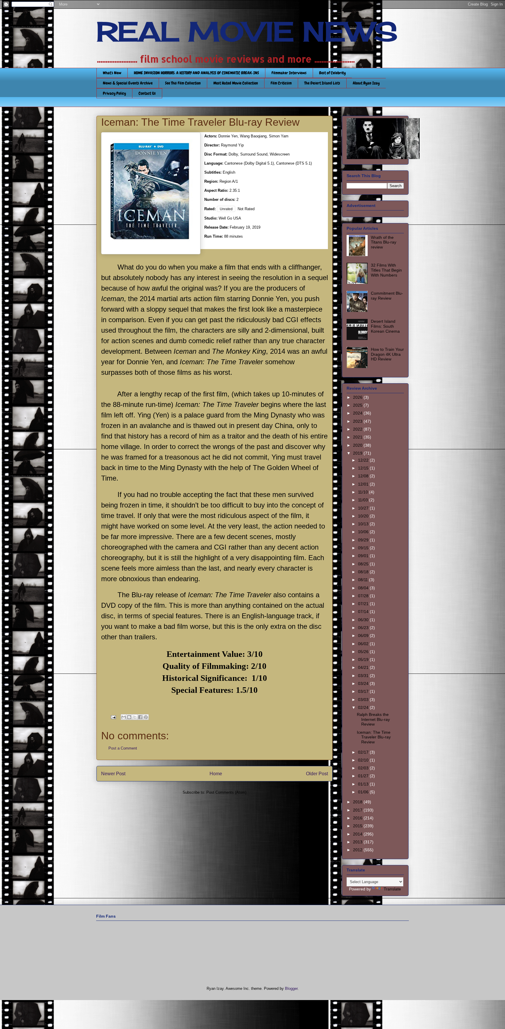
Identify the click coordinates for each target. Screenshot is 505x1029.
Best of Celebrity (332, 72)
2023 (358, 421)
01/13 (364, 784)
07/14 (364, 611)
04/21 (364, 667)
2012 (358, 849)
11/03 (363, 500)
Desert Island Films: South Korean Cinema (385, 326)
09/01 (364, 555)
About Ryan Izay (366, 83)
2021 (358, 437)
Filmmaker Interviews (289, 72)
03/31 (364, 675)
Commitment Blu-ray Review (387, 296)
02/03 (364, 768)
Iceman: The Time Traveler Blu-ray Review (374, 737)
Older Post (317, 773)
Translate (392, 889)
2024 (358, 413)
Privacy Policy (114, 93)
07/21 (364, 603)
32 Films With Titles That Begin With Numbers (386, 270)
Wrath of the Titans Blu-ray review (383, 242)
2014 (358, 834)
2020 (358, 445)
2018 (358, 802)
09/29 (364, 540)
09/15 (364, 547)
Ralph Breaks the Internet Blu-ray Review (373, 719)
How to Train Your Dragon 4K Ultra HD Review (387, 354)
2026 (358, 397)
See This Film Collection (183, 83)
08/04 (364, 588)
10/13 (364, 524)
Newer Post (113, 773)
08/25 (364, 564)
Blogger (291, 988)
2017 (358, 810)
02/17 (364, 752)
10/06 (364, 531)
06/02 (364, 643)
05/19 (364, 659)
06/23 (364, 627)
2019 (358, 453)
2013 (358, 842)
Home (216, 773)
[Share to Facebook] (140, 717)
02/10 (364, 760)
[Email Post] (113, 717)
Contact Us (147, 93)
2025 (358, 405)
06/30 (364, 619)
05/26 (364, 651)
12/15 (364, 468)
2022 (358, 429)
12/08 (364, 476)
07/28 (364, 595)
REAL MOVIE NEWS (246, 31)
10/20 (364, 516)
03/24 (364, 683)
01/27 (364, 776)
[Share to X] (135, 717)
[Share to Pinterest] (146, 717)
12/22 (364, 460)
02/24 (364, 707)
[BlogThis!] (129, 717)
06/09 (364, 635)
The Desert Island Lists (322, 83)
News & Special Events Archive (128, 83)
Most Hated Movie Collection (235, 83)
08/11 (363, 579)
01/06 (364, 792)
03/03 (364, 699)
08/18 (364, 571)
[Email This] (124, 717)
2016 (358, 818)
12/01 (364, 484)
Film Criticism (281, 83)
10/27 (364, 508)
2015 (358, 825)
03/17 (364, 691)
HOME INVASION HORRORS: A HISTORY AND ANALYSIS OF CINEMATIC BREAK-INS (196, 72)
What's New (112, 72)
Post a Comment (122, 748)
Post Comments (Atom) (226, 792)
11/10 (363, 492)
